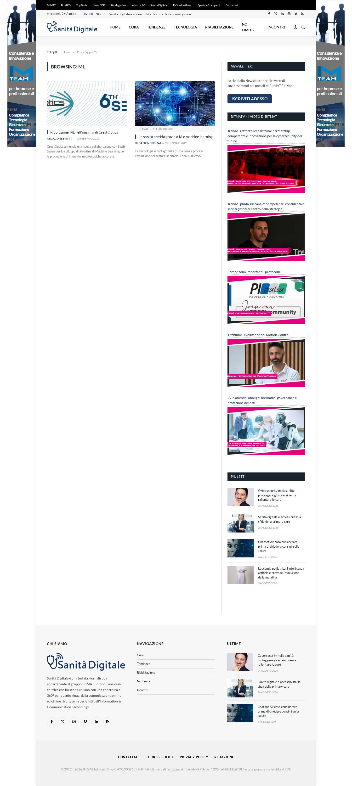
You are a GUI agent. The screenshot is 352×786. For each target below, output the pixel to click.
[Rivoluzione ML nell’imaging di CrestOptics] (87, 103)
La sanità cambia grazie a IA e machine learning (176, 137)
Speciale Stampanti (209, 5)
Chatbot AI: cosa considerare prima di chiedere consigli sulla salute (278, 546)
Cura (134, 27)
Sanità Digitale (159, 5)
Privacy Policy (194, 757)
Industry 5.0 (138, 5)
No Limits (248, 27)
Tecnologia (185, 27)
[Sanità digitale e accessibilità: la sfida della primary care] (240, 523)
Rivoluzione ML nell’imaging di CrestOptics (84, 132)
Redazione (224, 757)
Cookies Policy (160, 757)
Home (115, 27)
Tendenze (156, 27)
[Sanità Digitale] (72, 27)
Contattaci (232, 5)
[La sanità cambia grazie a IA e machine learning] (175, 103)
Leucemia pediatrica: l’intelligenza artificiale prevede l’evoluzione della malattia (281, 573)
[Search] (303, 27)
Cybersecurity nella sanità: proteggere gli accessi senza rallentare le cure (277, 495)
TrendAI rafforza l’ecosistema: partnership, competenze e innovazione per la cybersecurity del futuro (264, 136)
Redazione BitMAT (60, 138)
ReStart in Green (182, 5)
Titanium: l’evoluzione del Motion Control (258, 335)
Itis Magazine (118, 5)
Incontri (276, 27)
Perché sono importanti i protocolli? (254, 272)
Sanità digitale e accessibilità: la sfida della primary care (150, 14)
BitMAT (51, 5)
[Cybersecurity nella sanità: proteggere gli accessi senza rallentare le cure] (240, 497)
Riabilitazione (219, 27)
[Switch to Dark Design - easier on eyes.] (295, 27)
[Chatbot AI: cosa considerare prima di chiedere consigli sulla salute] (240, 548)
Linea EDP (99, 5)
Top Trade (81, 5)
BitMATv (66, 5)
